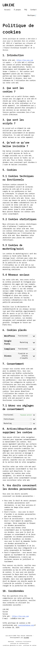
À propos (17, 10)
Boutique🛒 (32, 15)
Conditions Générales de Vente (12, 645)
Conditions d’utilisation (23, 641)
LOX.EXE (9, 5)
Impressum (11, 641)
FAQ (25, 10)
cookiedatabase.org (26, 625)
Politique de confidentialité (19, 643)
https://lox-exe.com (24, 60)
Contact (33, 10)
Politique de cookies (29, 645)
